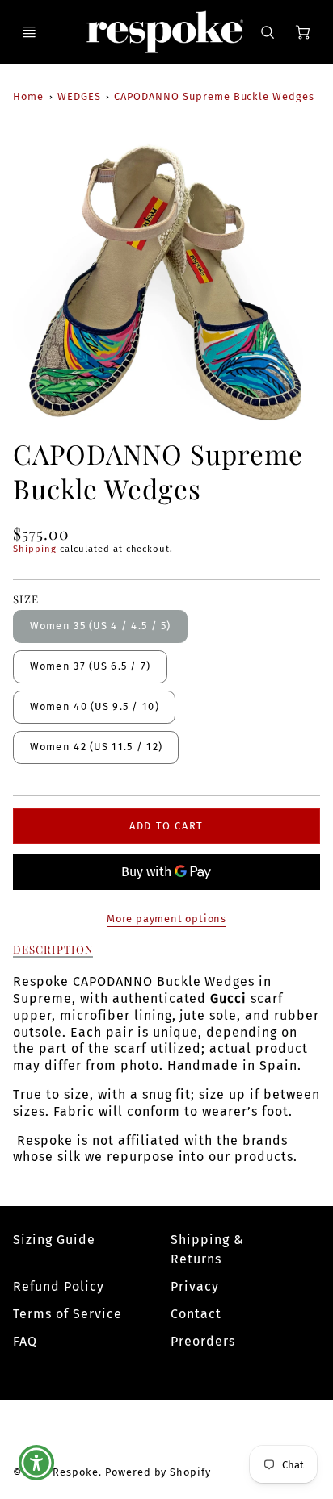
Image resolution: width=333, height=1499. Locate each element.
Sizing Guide (54, 1239)
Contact (196, 1314)
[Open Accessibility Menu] (37, 1463)
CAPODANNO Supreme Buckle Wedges (214, 96)
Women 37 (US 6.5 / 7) (90, 666)
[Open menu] (29, 32)
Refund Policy (58, 1286)
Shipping (35, 549)
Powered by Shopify (158, 1472)
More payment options (166, 918)
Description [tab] (53, 949)
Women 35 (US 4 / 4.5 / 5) (100, 626)
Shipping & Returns (207, 1249)
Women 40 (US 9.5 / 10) (94, 706)
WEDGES (79, 96)
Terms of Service (67, 1314)
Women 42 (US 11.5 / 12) (96, 747)
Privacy (195, 1286)
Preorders (203, 1341)
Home (28, 96)
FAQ (25, 1341)
